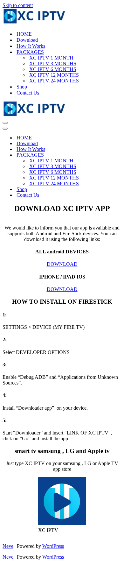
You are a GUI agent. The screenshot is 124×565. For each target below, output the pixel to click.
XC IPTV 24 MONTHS (54, 80)
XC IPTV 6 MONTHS (52, 69)
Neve (8, 546)
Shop (22, 86)
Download (27, 40)
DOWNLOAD (62, 264)
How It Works (31, 46)
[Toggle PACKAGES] (118, 155)
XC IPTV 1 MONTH (51, 57)
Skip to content (18, 5)
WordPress (53, 546)
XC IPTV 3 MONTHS (52, 63)
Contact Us (28, 92)
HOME (24, 34)
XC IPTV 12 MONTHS (54, 75)
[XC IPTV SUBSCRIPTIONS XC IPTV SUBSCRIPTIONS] (62, 17)
